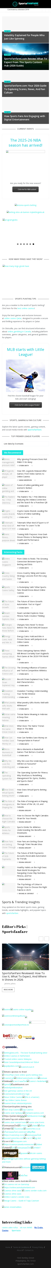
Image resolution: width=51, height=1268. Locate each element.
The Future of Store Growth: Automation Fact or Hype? (29, 603)
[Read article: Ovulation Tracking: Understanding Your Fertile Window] (9, 694)
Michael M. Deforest (26, 894)
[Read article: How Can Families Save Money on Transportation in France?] (9, 741)
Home (7, 1247)
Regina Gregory (25, 811)
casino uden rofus (10, 1227)
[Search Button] (48, 4)
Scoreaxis (19, 443)
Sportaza (16, 1230)
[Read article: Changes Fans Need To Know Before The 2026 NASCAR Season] (9, 628)
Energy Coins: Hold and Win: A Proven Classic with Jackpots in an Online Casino (32, 639)
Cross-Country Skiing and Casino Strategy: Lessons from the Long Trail (32, 576)
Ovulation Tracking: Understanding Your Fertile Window (32, 692)
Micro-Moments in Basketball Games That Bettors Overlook (30, 750)
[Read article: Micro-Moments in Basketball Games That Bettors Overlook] (9, 753)
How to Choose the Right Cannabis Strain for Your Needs (32, 817)
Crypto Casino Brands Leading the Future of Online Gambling (32, 512)
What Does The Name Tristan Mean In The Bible (30, 727)
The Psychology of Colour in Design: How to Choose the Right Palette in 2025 (32, 887)
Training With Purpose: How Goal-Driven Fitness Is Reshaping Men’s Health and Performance (32, 537)
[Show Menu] (3, 4)
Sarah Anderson (25, 480)
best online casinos (26, 308)
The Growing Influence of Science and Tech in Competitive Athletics (32, 669)
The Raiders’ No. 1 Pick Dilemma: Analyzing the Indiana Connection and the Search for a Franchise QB (32, 499)
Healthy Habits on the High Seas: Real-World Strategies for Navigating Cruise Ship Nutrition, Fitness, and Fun (32, 871)
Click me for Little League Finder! (27, 405)
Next (44, 230)
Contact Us (29, 1250)
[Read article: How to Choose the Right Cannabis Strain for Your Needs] (9, 819)
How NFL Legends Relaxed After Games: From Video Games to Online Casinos (32, 473)
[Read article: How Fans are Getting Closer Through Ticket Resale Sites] (9, 845)
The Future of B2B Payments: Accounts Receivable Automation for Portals (31, 856)
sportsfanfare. (12, 913)
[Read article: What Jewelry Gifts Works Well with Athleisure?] (9, 706)
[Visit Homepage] (25, 4)
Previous (6, 230)
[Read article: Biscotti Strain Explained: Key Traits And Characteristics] (9, 683)
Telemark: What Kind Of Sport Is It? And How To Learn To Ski (33, 524)
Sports (7, 31)
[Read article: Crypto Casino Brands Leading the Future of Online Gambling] (9, 514)
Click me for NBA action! (27, 189)
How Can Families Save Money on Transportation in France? (32, 739)
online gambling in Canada (19, 331)
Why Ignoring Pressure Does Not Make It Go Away (32, 460)
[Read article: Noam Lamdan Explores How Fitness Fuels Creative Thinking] (9, 616)
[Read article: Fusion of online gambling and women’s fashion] (9, 488)
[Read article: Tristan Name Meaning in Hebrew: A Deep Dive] (9, 718)
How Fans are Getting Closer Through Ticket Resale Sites (30, 843)
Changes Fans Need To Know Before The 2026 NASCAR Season (32, 626)
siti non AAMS (26, 1227)
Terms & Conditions (21, 1247)
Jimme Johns (10, 984)
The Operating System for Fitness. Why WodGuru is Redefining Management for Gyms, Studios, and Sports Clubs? (32, 776)
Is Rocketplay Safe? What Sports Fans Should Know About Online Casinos (31, 590)
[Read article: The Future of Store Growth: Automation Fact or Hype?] (9, 605)
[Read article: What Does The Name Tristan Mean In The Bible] (9, 729)
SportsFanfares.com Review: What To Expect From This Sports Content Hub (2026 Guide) (25, 62)
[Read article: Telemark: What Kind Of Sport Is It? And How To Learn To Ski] (9, 526)
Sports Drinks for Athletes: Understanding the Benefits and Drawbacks (31, 830)
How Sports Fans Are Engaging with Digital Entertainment (24, 117)
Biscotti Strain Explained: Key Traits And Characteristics (33, 680)
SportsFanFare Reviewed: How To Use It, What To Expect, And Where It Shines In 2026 (24, 976)
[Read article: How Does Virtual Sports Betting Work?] (9, 793)
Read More (8, 989)
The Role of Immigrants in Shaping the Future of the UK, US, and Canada (32, 804)
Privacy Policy (37, 1247)
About (19, 1250)
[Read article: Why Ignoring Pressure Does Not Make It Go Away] (9, 462)
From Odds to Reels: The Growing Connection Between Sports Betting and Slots (32, 561)
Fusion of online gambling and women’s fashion (30, 486)
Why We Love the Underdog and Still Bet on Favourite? (32, 762)
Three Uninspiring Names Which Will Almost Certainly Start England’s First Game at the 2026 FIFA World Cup (33, 654)
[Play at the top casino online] (15, 1181)
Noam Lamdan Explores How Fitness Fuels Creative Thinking (31, 614)
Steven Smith (24, 466)
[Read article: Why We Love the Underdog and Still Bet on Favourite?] (9, 764)
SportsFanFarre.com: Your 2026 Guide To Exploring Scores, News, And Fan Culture (25, 89)
